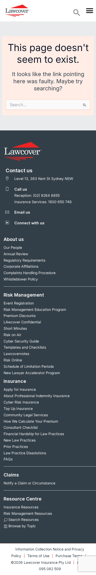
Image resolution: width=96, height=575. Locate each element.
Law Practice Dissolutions (25, 453)
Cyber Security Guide (21, 341)
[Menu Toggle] (89, 11)
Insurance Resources (21, 507)
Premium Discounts (20, 315)
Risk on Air (12, 335)
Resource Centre (22, 498)
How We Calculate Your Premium (31, 421)
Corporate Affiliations (21, 266)
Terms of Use (38, 556)
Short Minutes (15, 328)
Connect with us (29, 223)
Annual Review (16, 254)
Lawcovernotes (16, 353)
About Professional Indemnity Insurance (37, 396)
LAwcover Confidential (22, 322)
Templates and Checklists (25, 347)
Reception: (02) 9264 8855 (37, 195)
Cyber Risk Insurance (21, 402)
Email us (22, 212)
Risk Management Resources (28, 513)
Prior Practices (16, 446)
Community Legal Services (26, 415)
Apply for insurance (20, 389)
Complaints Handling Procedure (30, 273)
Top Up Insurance (18, 408)
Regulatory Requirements (24, 260)
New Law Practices (20, 440)
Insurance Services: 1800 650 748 (43, 202)
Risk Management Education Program (35, 309)
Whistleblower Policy (21, 279)
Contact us (19, 170)
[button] (77, 15)
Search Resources (23, 519)
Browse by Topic (21, 526)
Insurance (15, 381)
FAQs (8, 459)
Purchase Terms (69, 556)
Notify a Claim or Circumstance (29, 483)
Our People (13, 247)
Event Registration (19, 303)
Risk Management (24, 295)
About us (14, 239)
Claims (11, 475)
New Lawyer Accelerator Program (32, 373)
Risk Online (13, 360)
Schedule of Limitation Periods (29, 366)
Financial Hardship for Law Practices (34, 434)
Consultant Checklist (21, 427)
